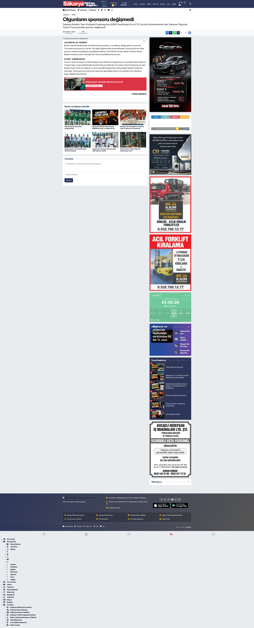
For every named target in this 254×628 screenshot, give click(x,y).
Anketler (10, 597)
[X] (165, 499)
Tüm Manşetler (103, 519)
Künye (93, 10)
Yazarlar (83, 10)
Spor (12, 577)
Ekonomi (13, 572)
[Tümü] (189, 482)
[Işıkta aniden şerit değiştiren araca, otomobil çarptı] (176, 339)
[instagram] (128, 534)
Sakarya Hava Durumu (106, 515)
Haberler (66, 15)
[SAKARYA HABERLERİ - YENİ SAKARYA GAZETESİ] (80, 4)
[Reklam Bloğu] (170, 74)
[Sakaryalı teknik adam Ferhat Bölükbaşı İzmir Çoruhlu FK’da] (105, 117)
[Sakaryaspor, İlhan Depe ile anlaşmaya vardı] (133, 140)
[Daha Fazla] (178, 32)
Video (9, 584)
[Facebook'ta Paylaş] (167, 32)
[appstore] (161, 505)
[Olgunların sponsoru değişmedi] (105, 38)
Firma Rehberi (12, 590)
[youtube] (171, 534)
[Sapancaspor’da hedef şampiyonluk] (77, 117)
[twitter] (86, 534)
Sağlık (12, 579)
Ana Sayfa (11, 539)
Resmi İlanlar (70, 10)
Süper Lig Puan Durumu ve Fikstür (23, 617)
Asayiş (12, 564)
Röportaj (10, 592)
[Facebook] (161, 499)
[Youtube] (172, 499)
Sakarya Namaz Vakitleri (138, 515)
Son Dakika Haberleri (136, 519)
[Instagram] (168, 499)
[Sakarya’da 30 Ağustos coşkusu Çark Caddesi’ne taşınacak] (133, 117)
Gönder (69, 180)
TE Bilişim (188, 527)
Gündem (13, 567)
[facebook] (44, 534)
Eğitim (13, 569)
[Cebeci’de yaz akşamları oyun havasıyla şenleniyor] (176, 332)
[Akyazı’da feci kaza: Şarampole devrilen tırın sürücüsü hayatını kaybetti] (176, 345)
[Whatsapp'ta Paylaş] (174, 32)
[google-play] (179, 505)
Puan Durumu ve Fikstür (74, 519)
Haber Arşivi (166, 519)
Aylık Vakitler (156, 320)
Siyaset (13, 574)
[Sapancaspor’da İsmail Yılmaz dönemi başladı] (77, 140)
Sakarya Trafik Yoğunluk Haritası (172, 515)
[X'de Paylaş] (170, 32)
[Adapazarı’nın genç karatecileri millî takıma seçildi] (105, 140)
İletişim (10, 602)
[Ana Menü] (190, 10)
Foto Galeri (11, 582)
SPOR (73, 15)
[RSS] (179, 499)
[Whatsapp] (175, 499)
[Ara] (190, 4)
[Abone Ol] (189, 32)
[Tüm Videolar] (189, 327)
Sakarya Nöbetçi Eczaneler (75, 515)
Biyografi (10, 595)
